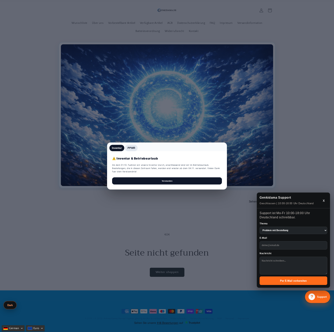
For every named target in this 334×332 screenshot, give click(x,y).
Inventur (117, 148)
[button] (13, 328)
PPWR (131, 148)
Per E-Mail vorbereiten (293, 280)
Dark (10, 305)
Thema (264, 223)
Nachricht (265, 253)
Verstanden (167, 181)
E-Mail (263, 238)
